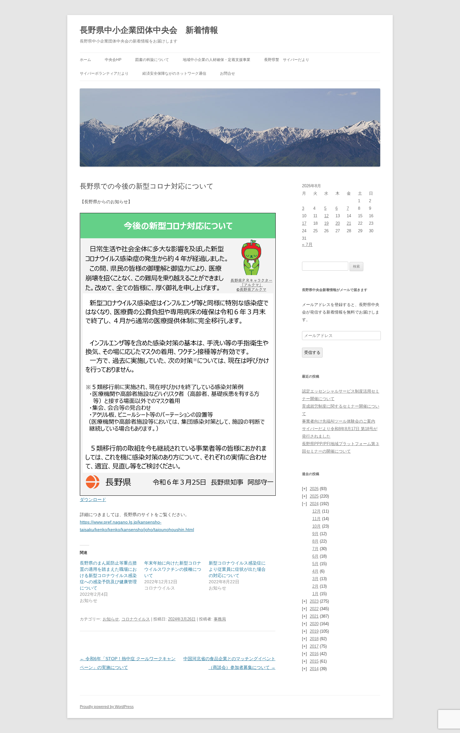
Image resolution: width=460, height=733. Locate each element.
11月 (316, 518)
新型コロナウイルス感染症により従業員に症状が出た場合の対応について (237, 569)
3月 (315, 578)
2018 (314, 638)
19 (326, 223)
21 (349, 223)
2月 (315, 586)
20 (337, 223)
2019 (314, 631)
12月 (316, 511)
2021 (314, 616)
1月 (315, 593)
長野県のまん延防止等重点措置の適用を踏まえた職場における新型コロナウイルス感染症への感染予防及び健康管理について (108, 575)
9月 (315, 533)
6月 (315, 556)
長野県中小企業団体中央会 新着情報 (149, 30)
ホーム (85, 60)
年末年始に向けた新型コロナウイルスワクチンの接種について (172, 569)
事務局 (220, 619)
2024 (314, 503)
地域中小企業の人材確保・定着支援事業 (216, 60)
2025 (314, 496)
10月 (316, 526)
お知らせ (111, 619)
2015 (314, 661)
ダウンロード (93, 499)
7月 (315, 548)
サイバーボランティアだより (104, 73)
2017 (314, 646)
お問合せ (227, 73)
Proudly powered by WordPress (107, 707)
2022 (314, 608)
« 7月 (307, 244)
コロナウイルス (135, 619)
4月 (315, 571)
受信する (312, 352)
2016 (314, 653)
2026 (314, 488)
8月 (315, 541)
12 (326, 215)
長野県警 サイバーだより (286, 60)
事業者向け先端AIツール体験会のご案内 (338, 421)
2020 (314, 623)
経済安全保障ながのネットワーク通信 (174, 73)
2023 (314, 601)
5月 (315, 563)
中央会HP (113, 60)
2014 (314, 668)
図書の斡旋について (152, 60)
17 (304, 223)
